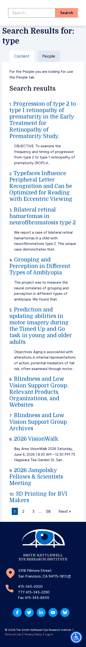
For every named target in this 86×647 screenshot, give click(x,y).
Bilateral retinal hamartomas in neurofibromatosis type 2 (42, 216)
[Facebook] (17, 612)
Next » (65, 511)
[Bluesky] (65, 612)
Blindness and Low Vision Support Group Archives (38, 421)
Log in (49, 634)
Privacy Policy (33, 634)
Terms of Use (13, 634)
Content (21, 56)
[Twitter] (29, 612)
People (48, 56)
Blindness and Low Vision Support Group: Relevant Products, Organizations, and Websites (38, 392)
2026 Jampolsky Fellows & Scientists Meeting (36, 476)
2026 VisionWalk (36, 439)
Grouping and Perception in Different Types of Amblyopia (39, 266)
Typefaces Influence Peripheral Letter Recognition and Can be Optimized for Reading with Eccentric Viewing (40, 186)
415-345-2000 (30, 586)
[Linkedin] (41, 612)
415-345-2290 (38, 592)
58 (48, 511)
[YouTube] (53, 612)
